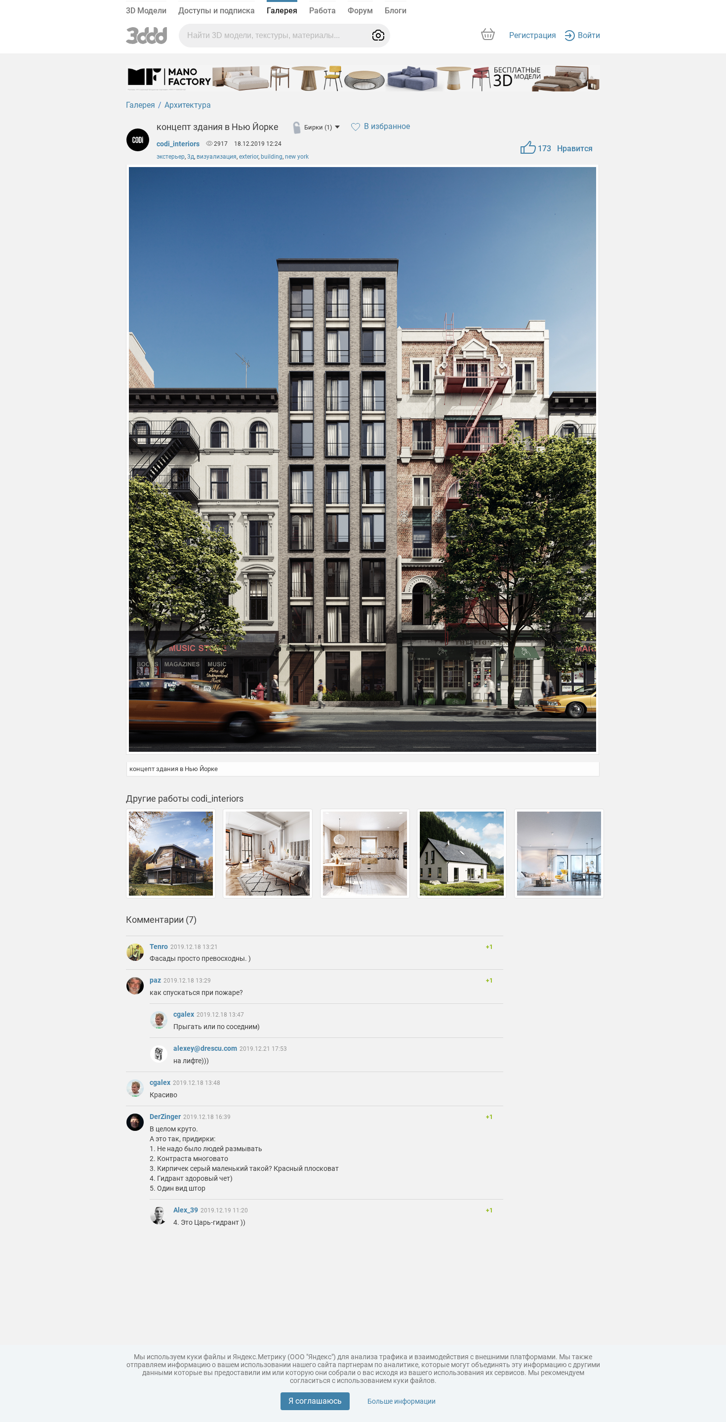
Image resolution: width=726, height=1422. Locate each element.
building (271, 156)
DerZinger (166, 1116)
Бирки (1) (318, 127)
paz (156, 980)
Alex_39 (186, 1210)
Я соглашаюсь (315, 1401)
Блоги (395, 10)
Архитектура (187, 105)
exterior (248, 156)
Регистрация (532, 35)
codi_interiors (178, 144)
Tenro (159, 946)
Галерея (282, 10)
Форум (360, 10)
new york (297, 156)
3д (190, 156)
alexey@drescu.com (206, 1048)
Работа (322, 10)
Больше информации (401, 1401)
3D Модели (146, 10)
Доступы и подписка (216, 10)
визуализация (217, 156)
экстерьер (171, 156)
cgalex (184, 1014)
